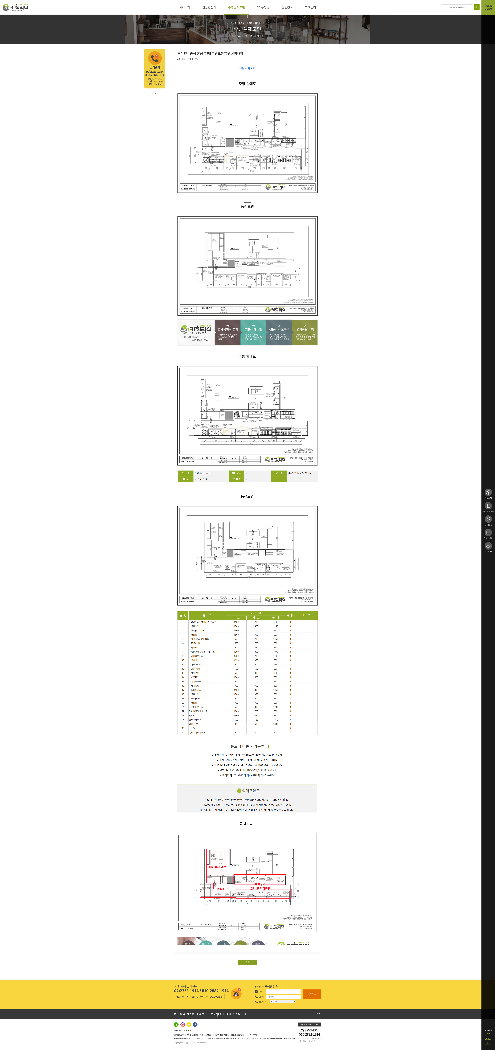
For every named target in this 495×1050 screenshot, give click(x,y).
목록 (247, 962)
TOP (318, 1014)
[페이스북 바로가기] (189, 1024)
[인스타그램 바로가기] (182, 1024)
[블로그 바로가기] (176, 1024)
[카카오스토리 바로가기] (195, 1024)
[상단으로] (154, 93)
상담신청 (311, 994)
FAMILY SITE (309, 1024)
